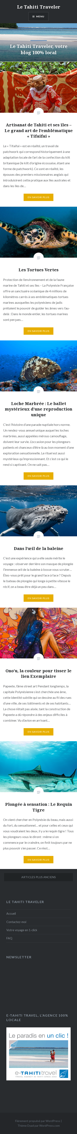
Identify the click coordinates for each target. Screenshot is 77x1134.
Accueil (11, 913)
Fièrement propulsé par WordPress (37, 1121)
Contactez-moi (16, 922)
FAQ (9, 938)
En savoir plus (38, 197)
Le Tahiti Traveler (38, 7)
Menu (40, 16)
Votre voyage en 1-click (21, 930)
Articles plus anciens (38, 877)
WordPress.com (49, 1125)
